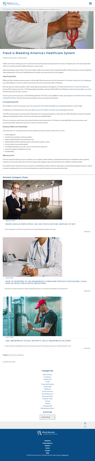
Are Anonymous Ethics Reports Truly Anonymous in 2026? (38, 341)
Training (47, 403)
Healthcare (21, 355)
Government (47, 386)
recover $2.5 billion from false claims (47, 110)
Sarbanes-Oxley (47, 398)
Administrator (13, 58)
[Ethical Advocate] (47, 432)
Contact (47, 450)
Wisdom (47, 446)
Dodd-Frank (47, 379)
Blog (47, 453)
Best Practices (13, 355)
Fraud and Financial (47, 384)
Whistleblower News (47, 408)
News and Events (47, 396)
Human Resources (47, 394)
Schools (47, 401)
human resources (47, 391)
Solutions (47, 441)
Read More (87, 231)
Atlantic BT (65, 455)
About (47, 448)
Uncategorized (47, 406)
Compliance (47, 377)
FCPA (47, 382)
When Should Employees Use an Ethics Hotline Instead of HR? (41, 224)
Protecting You (47, 443)
